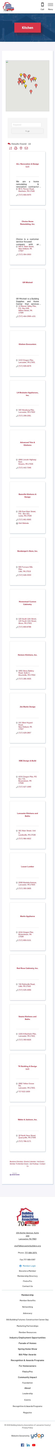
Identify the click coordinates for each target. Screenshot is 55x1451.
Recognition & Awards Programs (27, 1360)
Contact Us (27, 1286)
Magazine (27, 1412)
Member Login (29, 1266)
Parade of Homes (27, 1343)
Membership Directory (27, 1276)
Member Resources (27, 1332)
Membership (27, 1294)
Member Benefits (27, 1300)
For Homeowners (27, 1365)
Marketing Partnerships (27, 1326)
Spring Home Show (27, 1348)
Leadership (27, 1393)
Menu (50, 9)
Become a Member (27, 1271)
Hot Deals (40, 1161)
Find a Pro (27, 1281)
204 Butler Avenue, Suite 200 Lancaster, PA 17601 (27, 1236)
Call (42, 9)
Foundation (27, 1382)
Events (27, 1400)
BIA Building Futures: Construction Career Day (27, 1319)
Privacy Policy (27, 1428)
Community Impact (27, 1377)
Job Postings (34, 1164)
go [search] (29, 131)
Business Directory (16, 1161)
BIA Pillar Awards (27, 1354)
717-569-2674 (31, 1252)
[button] (19, 83)
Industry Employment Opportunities (28, 1337)
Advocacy (27, 1313)
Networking (27, 1307)
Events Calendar (30, 1161)
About (27, 1388)
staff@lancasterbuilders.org (27, 1246)
